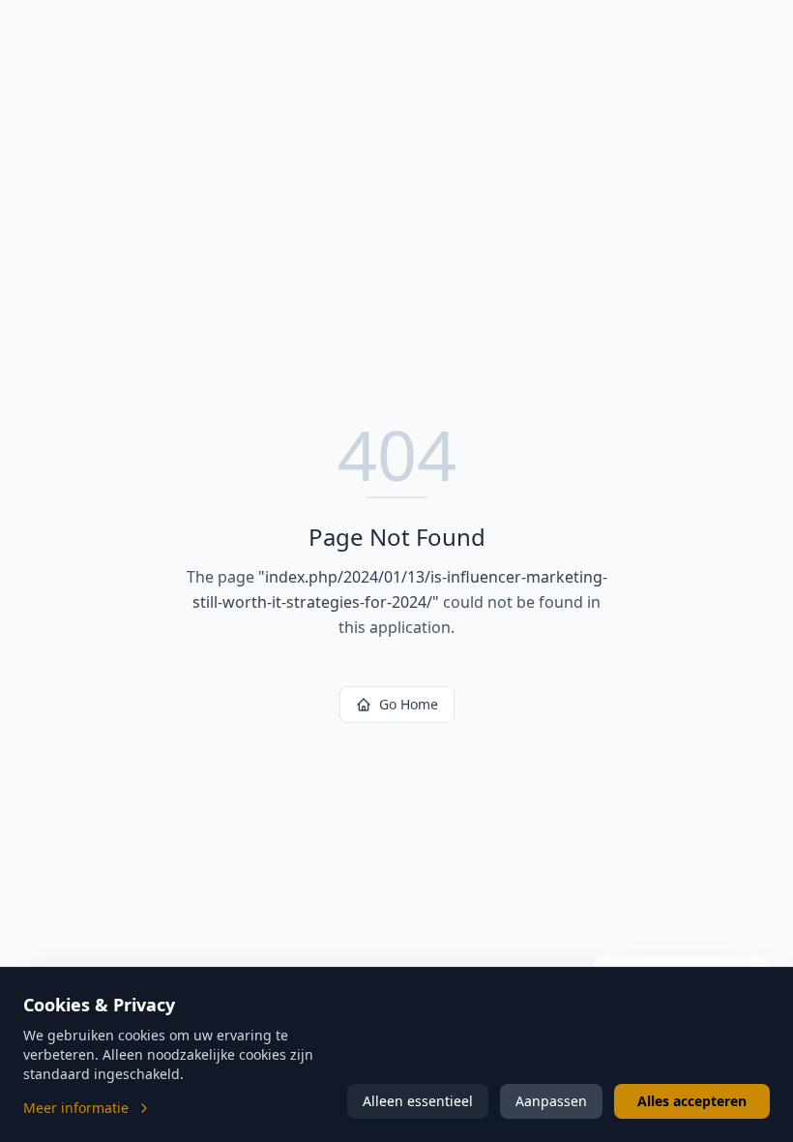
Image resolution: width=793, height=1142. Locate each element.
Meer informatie (76, 1107)
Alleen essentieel (418, 1101)
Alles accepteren (692, 1101)
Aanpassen (551, 1101)
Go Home (408, 704)
